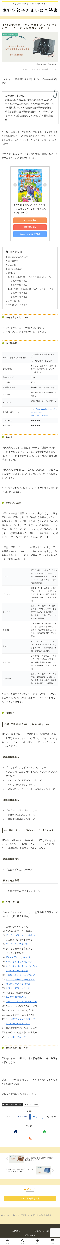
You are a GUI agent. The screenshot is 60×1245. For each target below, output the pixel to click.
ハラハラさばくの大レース (19, 962)
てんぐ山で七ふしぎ (16, 1037)
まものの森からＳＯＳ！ (18, 1023)
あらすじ (12, 265)
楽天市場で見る (30, 227)
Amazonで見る (30, 220)
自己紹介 (16, 1231)
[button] (51, 1117)
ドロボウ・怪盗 (33, 1104)
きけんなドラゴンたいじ (18, 988)
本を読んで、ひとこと (18, 305)
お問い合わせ (30, 1235)
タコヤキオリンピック (17, 970)
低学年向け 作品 (20, 293)
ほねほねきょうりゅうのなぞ (20, 975)
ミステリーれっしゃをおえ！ (20, 979)
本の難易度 (13, 261)
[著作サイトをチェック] (16, 1131)
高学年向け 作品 (20, 297)
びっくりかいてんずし (17, 944)
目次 (12, 251)
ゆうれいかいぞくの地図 (18, 984)
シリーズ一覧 (14, 301)
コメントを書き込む (30, 1198)
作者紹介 (12, 273)
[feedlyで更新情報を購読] (44, 1131)
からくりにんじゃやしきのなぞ (21, 1001)
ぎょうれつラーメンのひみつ (20, 935)
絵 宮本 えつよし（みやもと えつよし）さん (31, 289)
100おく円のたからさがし (19, 957)
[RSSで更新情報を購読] (30, 1138)
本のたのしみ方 (15, 269)
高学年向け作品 (20, 285)
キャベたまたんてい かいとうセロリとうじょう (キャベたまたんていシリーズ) (29, 209)
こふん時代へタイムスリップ (20, 1019)
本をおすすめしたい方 (18, 257)
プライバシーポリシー (44, 1231)
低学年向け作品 (20, 281)
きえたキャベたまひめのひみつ (21, 966)
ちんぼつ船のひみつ (16, 997)
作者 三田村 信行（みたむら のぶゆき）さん (30, 277)
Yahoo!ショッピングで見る (30, 234)
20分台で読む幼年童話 (13, 1104)
